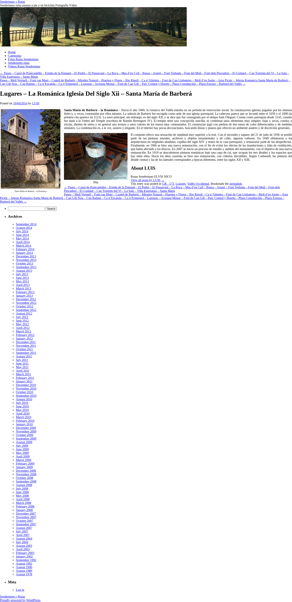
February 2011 (25, 378)
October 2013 (24, 263)
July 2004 (22, 542)
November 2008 (26, 474)
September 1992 (26, 560)
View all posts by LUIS (147, 180)
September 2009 (26, 438)
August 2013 (24, 270)
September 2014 (26, 224)
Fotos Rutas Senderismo (23, 59)
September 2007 (26, 524)
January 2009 (24, 467)
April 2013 (23, 285)
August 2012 (24, 313)
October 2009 (24, 435)
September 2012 (26, 310)
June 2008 (22, 492)
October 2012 (24, 306)
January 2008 (24, 510)
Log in (20, 589)
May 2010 (22, 410)
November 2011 (26, 345)
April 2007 (23, 535)
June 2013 (22, 277)
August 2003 (24, 545)
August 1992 (24, 563)
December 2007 (26, 513)
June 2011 (22, 363)
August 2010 (24, 399)
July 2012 (22, 317)
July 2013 (22, 274)
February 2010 (25, 420)
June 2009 (22, 449)
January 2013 (24, 295)
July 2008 (22, 488)
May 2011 (22, 367)
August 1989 (24, 570)
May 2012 (22, 324)
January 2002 (24, 556)
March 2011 (23, 374)
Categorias (14, 55)
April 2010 (23, 413)
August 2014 (24, 227)
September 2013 (26, 267)
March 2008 (23, 503)
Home (12, 52)
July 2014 (22, 231)
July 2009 (22, 445)
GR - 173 (168, 183)
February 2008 (25, 506)
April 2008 (23, 499)
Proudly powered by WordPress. (20, 600)
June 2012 (22, 320)
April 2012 (23, 327)
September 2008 (26, 481)
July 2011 (22, 360)
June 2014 (22, 235)
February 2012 (25, 335)
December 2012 (26, 299)
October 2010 (24, 392)
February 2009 (25, 463)
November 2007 (26, 517)
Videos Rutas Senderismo (24, 66)
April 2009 (23, 456)
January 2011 (24, 381)
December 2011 (26, 342)
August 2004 (24, 538)
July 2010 (22, 403)
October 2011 (24, 349)
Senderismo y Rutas (12, 1)
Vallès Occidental (198, 183)
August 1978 (24, 574)
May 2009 (22, 453)
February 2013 (25, 292)
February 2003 (25, 553)
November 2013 (26, 260)
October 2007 (24, 520)
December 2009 (26, 428)
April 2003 (23, 549)
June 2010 (22, 406)
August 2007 (24, 528)
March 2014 (23, 245)
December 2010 (26, 385)
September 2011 (26, 352)
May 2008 (22, 495)
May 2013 (22, 281)
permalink (235, 183)
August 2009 (24, 442)
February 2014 (25, 249)
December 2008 (26, 470)
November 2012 (26, 302)
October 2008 (24, 478)
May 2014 (22, 238)
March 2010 (23, 417)
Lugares (181, 183)
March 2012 (23, 331)
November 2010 (26, 388)
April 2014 (23, 242)
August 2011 (24, 356)
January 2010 (24, 424)
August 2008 (24, 485)
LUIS (35, 103)
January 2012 (24, 338)
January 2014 (24, 252)
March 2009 (23, 460)
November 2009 (26, 431)
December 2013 (26, 256)
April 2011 (22, 370)
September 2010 (26, 395)
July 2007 (22, 531)
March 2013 (23, 288)
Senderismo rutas (18, 63)
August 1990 (24, 567)
